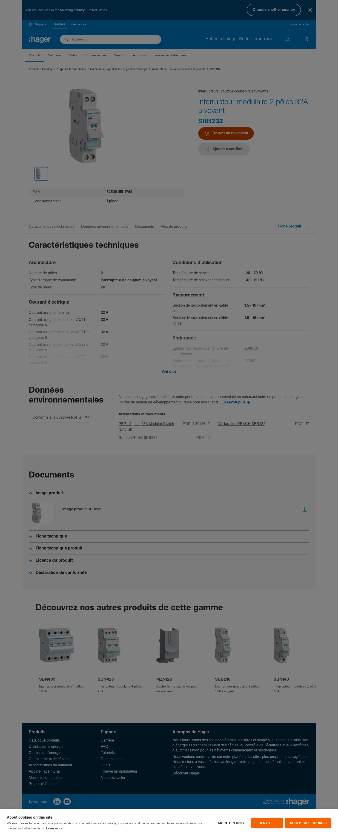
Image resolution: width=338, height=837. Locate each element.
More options (231, 823)
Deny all (267, 823)
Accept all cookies (308, 823)
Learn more (54, 828)
